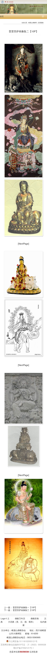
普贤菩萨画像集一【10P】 (25, 607)
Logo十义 (5, 618)
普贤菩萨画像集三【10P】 (25, 610)
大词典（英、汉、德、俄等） (21, 621)
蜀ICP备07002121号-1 (23, 648)
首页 (2, 16)
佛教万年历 (20, 618)
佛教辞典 (35, 618)
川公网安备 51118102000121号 (23, 641)
